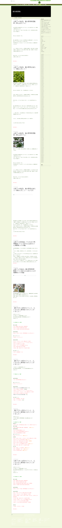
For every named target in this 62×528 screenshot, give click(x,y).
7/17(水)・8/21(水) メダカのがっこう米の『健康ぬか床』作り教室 (23, 391)
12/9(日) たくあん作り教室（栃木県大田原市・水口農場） (22, 502)
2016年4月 (42, 94)
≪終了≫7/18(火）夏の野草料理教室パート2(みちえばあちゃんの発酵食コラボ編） (24, 270)
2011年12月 (42, 138)
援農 (41, 42)
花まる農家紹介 (19, 519)
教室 (41, 43)
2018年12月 (42, 83)
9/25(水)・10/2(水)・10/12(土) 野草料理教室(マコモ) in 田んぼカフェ (23, 333)
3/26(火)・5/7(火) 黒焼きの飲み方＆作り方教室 (20, 440)
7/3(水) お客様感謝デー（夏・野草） (19, 398)
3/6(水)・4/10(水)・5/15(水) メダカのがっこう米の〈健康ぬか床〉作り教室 (24, 438)
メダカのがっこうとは (18, 4)
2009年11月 (42, 155)
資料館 (34, 4)
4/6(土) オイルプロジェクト (17, 435)
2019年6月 (42, 80)
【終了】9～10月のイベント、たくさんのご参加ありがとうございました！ (24, 309)
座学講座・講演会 (43, 41)
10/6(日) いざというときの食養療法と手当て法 (20, 345)
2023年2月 (42, 66)
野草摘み (42, 50)
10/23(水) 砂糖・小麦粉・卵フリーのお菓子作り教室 (21, 347)
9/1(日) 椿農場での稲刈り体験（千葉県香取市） (20, 326)
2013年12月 (42, 115)
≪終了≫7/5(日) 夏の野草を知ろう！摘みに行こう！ (24, 68)
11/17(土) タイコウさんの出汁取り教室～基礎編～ (21, 500)
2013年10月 (42, 117)
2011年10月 (42, 139)
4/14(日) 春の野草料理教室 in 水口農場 (19, 432)
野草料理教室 (42, 51)
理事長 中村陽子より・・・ (14, 520)
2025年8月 (42, 61)
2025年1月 (42, 62)
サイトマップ (32, 2)
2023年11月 (42, 64)
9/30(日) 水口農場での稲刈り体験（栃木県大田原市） (21, 484)
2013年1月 (42, 126)
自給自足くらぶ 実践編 (43, 47)
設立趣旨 (40, 519)
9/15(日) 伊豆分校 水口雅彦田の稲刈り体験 (20, 327)
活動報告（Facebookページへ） (41, 0)
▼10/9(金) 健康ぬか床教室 (44, 25)
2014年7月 (42, 108)
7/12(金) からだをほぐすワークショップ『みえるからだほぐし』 (23, 390)
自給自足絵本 (34, 519)
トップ (13, 17)
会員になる (46, 2)
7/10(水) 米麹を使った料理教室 (18, 389)
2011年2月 (42, 145)
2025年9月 (42, 60)
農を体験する (36, 2)
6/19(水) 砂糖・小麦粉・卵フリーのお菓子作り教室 (21, 444)
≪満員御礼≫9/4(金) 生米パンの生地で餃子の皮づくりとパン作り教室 (46, 27)
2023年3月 (42, 65)
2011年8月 (42, 140)
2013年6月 (42, 121)
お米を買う (39, 2)
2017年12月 (42, 86)
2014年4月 (42, 111)
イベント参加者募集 (33, 0)
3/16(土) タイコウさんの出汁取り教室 (19, 439)
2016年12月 (42, 90)
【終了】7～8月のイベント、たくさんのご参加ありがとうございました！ (23, 362)
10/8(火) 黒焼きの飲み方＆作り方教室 (19, 346)
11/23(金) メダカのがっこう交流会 (18, 506)
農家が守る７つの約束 (20, 520)
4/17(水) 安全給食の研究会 (17, 450)
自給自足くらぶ (30, 4)
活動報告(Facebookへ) (28, 522)
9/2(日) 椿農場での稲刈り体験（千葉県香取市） (20, 480)
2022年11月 (42, 68)
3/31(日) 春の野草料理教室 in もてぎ (19, 430)
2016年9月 (42, 92)
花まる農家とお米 (24, 4)
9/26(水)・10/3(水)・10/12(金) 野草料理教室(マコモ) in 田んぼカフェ (23, 488)
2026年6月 (42, 55)
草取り (42, 49)
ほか (41, 38)
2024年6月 (42, 63)
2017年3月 (42, 89)
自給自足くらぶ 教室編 (28, 518)
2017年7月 (42, 88)
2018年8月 (42, 84)
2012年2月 (42, 137)
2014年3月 (42, 112)
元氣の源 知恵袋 (34, 518)
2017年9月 (42, 87)
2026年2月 (42, 58)
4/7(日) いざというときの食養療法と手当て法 (20, 443)
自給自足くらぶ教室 (43, 48)
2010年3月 (42, 151)
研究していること (14, 523)
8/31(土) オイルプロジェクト (17, 383)
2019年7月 (42, 79)
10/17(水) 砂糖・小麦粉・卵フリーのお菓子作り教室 (21, 498)
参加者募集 (26, 521)
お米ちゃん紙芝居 (35, 520)
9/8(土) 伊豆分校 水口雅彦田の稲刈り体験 (19, 481)
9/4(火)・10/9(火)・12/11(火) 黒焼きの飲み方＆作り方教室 (22, 492)
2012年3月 (42, 136)
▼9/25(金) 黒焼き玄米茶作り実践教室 (45, 24)
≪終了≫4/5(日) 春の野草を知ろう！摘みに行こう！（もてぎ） (24, 189)
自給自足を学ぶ (42, 2)
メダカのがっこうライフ (14, 521)
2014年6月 (42, 109)
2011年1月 (42, 146)
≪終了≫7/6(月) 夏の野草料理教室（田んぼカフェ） (24, 22)
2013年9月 (42, 118)
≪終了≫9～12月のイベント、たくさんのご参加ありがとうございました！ (24, 462)
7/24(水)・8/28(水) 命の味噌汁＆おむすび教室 (20, 393)
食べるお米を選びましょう (21, 518)
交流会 (42, 39)
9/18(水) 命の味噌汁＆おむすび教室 (18, 343)
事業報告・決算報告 (41, 521)
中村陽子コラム (13, 524)
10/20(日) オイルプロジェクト (18, 337)
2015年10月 (42, 97)
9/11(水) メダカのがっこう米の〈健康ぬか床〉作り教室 (22, 341)
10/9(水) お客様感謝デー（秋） (18, 351)
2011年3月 (42, 144)
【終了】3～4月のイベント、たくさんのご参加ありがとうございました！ (23, 412)
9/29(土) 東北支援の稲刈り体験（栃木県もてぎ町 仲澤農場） (23, 483)
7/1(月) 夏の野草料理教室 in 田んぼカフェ (19, 379)
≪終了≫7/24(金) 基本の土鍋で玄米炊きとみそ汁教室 (46, 29)
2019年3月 (42, 81)
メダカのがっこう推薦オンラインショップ (47, 519)
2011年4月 (42, 143)
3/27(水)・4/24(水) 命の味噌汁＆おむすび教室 (20, 442)
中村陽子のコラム (48, 0)
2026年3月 (42, 57)
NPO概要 (36, 4)
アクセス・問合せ (44, 4)
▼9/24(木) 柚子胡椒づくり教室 (45, 23)
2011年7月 (42, 141)
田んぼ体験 (42, 45)
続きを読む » (15, 61)
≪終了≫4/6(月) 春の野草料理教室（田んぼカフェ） (24, 134)
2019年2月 (42, 82)
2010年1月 (42, 153)
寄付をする (49, 2)
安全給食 (42, 40)
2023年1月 (42, 67)
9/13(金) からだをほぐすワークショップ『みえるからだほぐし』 (23, 342)
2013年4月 (42, 123)
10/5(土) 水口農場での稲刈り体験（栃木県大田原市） (21, 329)
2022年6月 (42, 69)
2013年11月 (42, 116)
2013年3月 (42, 124)
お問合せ (40, 522)
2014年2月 (42, 113)
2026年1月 (42, 59)
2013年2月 (42, 125)
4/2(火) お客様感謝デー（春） (18, 449)
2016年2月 (42, 95)
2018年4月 (42, 85)
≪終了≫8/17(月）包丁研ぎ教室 (44, 28)
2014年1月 (42, 114)
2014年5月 (42, 110)
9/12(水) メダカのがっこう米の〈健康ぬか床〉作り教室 (22, 494)
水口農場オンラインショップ (47, 521)
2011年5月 (42, 142)
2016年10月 (42, 91)
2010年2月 (42, 152)
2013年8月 (42, 119)
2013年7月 (42, 120)
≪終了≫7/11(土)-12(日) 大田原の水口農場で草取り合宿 (46, 31)
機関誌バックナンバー (35, 521)
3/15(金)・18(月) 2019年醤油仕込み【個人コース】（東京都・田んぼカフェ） (25, 424)
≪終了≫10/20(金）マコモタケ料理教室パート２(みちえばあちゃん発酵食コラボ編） (24, 243)
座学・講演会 (26, 520)
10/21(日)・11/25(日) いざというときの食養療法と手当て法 (22, 499)
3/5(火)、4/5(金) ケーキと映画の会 (18, 447)
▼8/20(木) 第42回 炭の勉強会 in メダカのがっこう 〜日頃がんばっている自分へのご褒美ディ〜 (46, 21)
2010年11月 (42, 148)
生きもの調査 (42, 44)
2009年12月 (42, 154)
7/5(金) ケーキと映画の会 (17, 399)
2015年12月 (42, 96)
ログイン (42, 165)
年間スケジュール (14, 522)
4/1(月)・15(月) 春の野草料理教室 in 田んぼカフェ (21, 431)
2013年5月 (42, 122)
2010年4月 (42, 150)
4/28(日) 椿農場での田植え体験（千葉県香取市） (21, 427)
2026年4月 (42, 56)
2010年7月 (42, 149)
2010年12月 (42, 147)
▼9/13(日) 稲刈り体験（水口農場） (45, 22)
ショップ (40, 4)
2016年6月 (42, 93)
